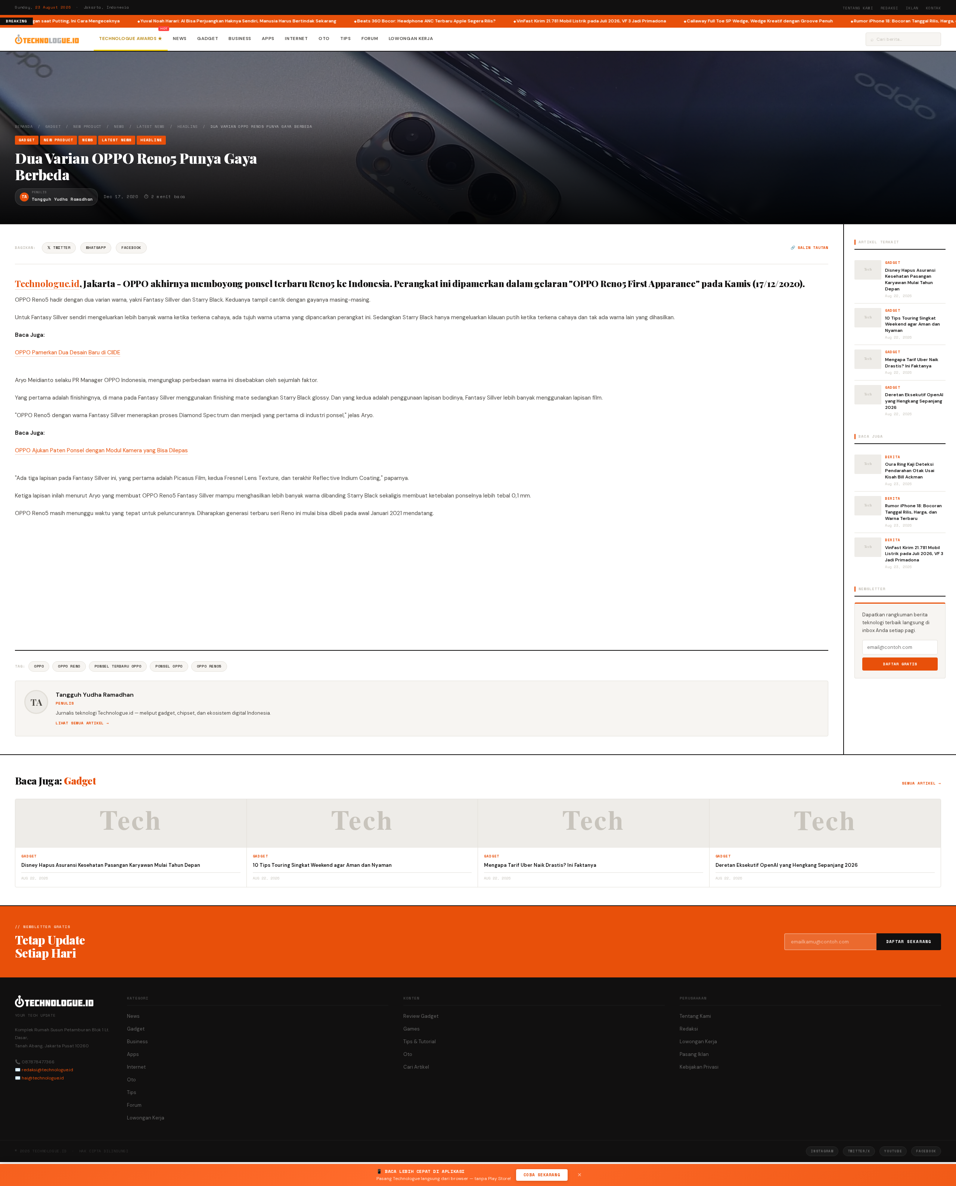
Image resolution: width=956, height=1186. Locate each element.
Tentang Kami (857, 8)
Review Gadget (420, 1016)
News (180, 38)
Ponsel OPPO (169, 666)
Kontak (933, 8)
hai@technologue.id (43, 1078)
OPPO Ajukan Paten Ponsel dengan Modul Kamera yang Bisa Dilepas (101, 450)
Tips (345, 38)
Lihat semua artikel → (82, 723)
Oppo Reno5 (209, 666)
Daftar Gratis (900, 664)
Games (411, 1029)
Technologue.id (47, 283)
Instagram (822, 1151)
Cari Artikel (416, 1067)
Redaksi (889, 8)
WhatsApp (96, 247)
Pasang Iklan (694, 1054)
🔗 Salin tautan (809, 247)
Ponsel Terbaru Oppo (117, 666)
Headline (187, 126)
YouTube (893, 1151)
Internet (296, 38)
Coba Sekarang (542, 1175)
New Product (87, 126)
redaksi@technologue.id (47, 1070)
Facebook (131, 247)
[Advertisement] (422, 582)
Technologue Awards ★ (130, 38)
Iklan (912, 8)
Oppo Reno (69, 666)
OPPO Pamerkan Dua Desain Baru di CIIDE (67, 352)
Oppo (39, 666)
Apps (268, 38)
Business (240, 38)
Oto (324, 38)
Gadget (207, 38)
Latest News (151, 126)
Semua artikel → (921, 783)
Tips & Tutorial (419, 1041)
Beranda (24, 126)
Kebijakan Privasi (699, 1067)
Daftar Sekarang (909, 942)
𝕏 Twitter (58, 247)
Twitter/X (859, 1151)
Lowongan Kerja (411, 38)
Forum (369, 38)
